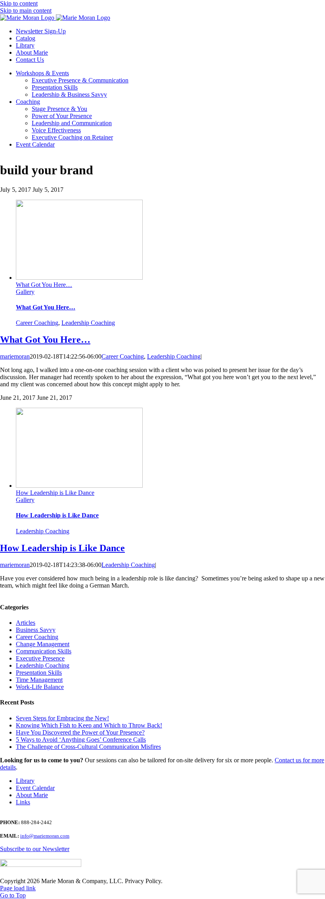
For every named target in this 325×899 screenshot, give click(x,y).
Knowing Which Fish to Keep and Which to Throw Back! (89, 725)
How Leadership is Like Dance (55, 492)
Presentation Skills (39, 672)
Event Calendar (35, 787)
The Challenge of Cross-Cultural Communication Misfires (88, 746)
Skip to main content (26, 10)
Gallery (25, 291)
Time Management (39, 679)
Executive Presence (40, 658)
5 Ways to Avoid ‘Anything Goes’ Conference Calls (81, 739)
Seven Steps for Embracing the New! (62, 718)
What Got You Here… (44, 284)
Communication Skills (43, 651)
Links (23, 802)
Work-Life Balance (40, 686)
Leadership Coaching (88, 322)
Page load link (18, 888)
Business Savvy (35, 629)
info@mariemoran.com (44, 836)
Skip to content (19, 3)
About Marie (32, 795)
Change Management (42, 644)
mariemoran (15, 356)
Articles (25, 622)
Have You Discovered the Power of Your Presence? (80, 732)
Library (25, 780)
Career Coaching (37, 322)
